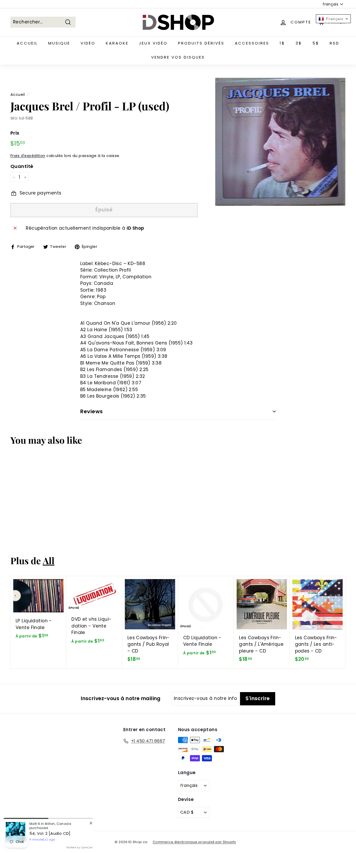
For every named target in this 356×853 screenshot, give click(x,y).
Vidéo (88, 43)
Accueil (27, 43)
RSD (334, 43)
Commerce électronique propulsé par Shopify (194, 841)
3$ (299, 43)
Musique (59, 43)
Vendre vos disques (178, 57)
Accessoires (252, 43)
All (48, 560)
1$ (282, 43)
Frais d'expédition (27, 155)
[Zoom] (280, 142)
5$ (315, 43)
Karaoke (117, 43)
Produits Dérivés (201, 43)
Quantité (21, 166)
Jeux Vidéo (153, 43)
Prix (15, 133)
